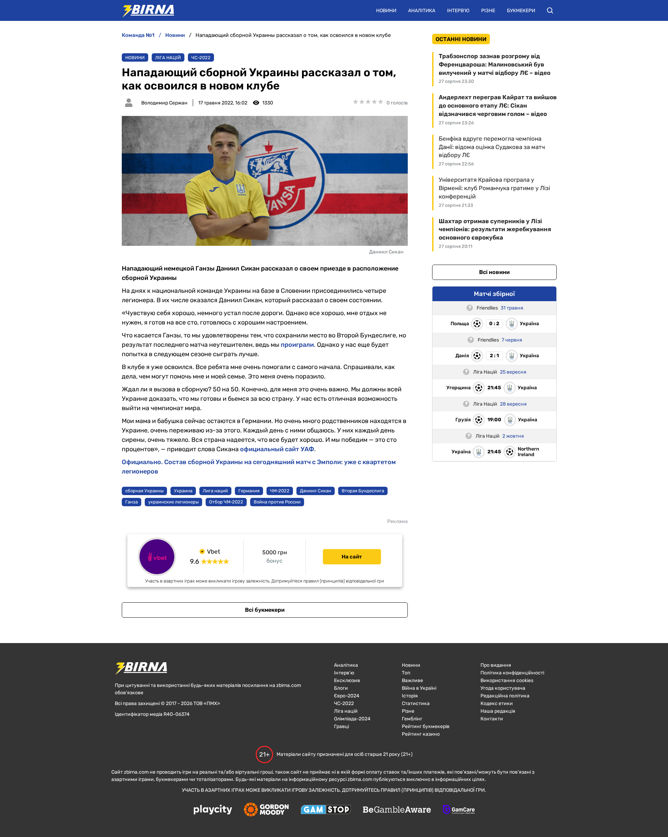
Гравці (341, 726)
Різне (488, 11)
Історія (410, 696)
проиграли (297, 345)
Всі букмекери (265, 610)
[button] (550, 10)
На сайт (352, 557)
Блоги (341, 688)
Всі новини (494, 272)
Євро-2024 (346, 696)
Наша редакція (497, 711)
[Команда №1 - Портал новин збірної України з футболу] (144, 10)
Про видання (495, 665)
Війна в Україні (419, 688)
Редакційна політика (505, 696)
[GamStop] (326, 810)
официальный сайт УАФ (277, 449)
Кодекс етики (496, 703)
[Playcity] (213, 810)
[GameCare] (459, 810)
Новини (386, 11)
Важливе (412, 680)
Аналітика (421, 11)
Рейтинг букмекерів (426, 726)
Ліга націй (168, 57)
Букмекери (521, 11)
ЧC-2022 (200, 57)
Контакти (491, 719)
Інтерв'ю (458, 11)
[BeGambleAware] (397, 810)
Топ (406, 673)
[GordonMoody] (266, 810)
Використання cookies (506, 680)
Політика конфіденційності (512, 673)
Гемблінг (412, 719)
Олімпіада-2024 (352, 719)
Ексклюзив (347, 680)
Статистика (416, 703)
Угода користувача (502, 688)
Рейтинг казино (421, 734)
